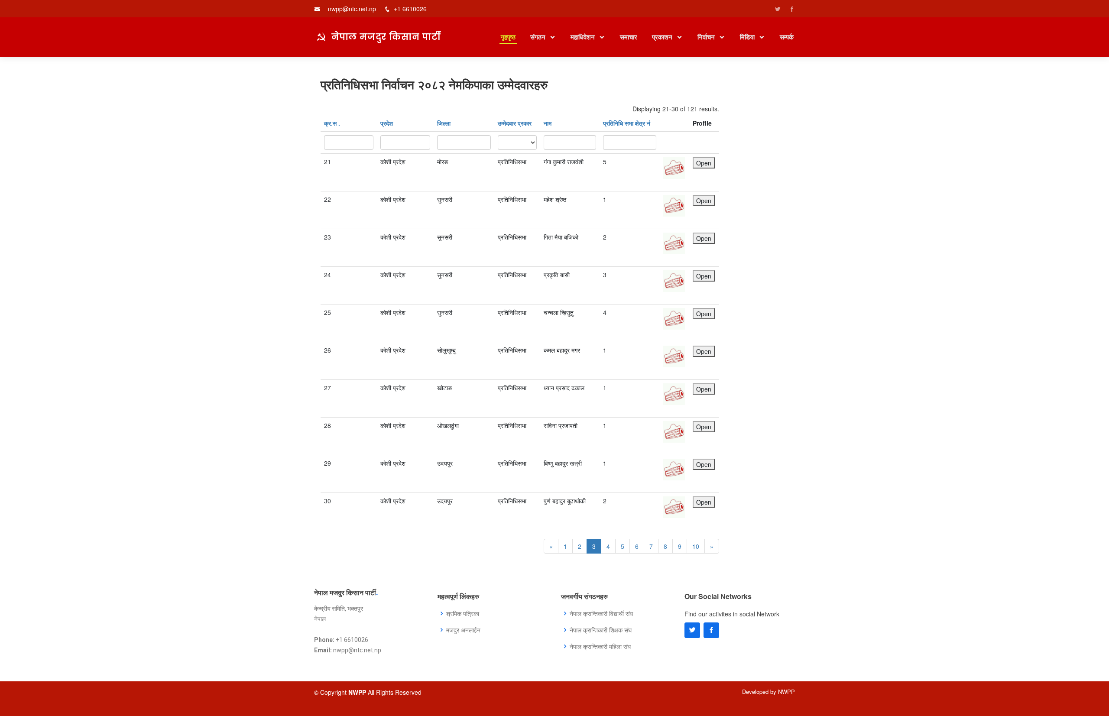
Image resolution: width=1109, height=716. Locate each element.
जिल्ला (444, 123)
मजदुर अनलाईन (463, 630)
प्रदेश (386, 123)
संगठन (538, 36)
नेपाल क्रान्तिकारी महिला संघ (600, 646)
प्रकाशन (663, 36)
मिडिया (748, 36)
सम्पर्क (787, 36)
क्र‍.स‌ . (332, 123)
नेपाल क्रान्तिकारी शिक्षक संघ (601, 630)
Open (703, 163)
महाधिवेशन (584, 36)
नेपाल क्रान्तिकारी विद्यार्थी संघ (601, 613)
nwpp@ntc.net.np (352, 8)
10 (695, 546)
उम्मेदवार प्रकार (515, 123)
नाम (547, 123)
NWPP (786, 691)
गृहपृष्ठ (508, 36)
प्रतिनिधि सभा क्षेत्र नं (626, 123)
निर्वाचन (707, 36)
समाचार (628, 36)
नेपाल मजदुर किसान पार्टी (386, 36)
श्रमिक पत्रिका (462, 613)
